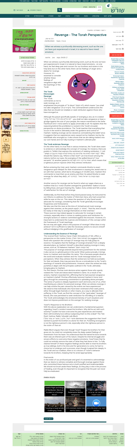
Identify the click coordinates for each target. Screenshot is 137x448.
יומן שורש (93, 1)
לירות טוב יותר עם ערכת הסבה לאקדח (96, 393)
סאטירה (50, 16)
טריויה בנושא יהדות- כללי (36, 436)
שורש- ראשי (108, 16)
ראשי (103, 30)
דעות (59, 16)
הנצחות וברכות (113, 442)
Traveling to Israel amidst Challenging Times (54, 409)
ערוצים (68, 16)
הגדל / (119, 44)
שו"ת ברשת (92, 7)
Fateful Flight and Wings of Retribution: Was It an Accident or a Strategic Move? (54, 391)
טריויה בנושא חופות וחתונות (35, 440)
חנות (79, 1)
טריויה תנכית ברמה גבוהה (36, 443)
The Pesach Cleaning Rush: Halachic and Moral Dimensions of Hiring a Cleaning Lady (117, 99)
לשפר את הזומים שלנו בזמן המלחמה (96, 409)
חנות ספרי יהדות (60, 443)
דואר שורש (86, 1)
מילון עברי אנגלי (112, 440)
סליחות (121, 172)
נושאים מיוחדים (39, 16)
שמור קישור (118, 49)
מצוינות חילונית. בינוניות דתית (118, 139)
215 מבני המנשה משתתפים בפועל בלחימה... (75, 409)
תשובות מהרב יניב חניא (92, 438)
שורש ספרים (73, 1)
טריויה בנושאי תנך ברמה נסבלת (34, 445)
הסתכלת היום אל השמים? (117, 147)
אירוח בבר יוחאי (31, 85)
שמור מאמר (118, 40)
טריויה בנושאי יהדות (30, 123)
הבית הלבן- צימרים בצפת (28, 73)
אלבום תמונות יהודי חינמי (110, 436)
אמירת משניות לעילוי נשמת (57, 436)
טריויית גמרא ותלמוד (37, 442)
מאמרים (76, 16)
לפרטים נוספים (24, 92)
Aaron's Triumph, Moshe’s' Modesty (119, 72)
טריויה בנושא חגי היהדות (27, 61)
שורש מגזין (95, 16)
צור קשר (18, 436)
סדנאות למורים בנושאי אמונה (56, 440)
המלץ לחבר (118, 36)
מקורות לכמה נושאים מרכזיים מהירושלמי (118, 153)
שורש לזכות (101, 1)
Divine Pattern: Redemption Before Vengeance (75, 392)
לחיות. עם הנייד (31, 97)
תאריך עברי (34, 1)
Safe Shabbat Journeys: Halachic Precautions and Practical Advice (117, 67)
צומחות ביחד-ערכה (30, 109)
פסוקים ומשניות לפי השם (57, 442)
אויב (53, 58)
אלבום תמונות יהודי (55, 1)
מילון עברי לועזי (43, 1)
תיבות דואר (19, 10)
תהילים (121, 179)
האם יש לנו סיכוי (24, 105)
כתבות (86, 16)
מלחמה (47, 58)
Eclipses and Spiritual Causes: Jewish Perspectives (118, 89)
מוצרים (85, 7)
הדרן (121, 185)
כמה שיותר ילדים (119, 145)
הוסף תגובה (48, 419)
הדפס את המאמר (117, 32)
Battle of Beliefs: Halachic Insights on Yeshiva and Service (117, 105)
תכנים (99, 7)
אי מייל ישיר (17, 438)
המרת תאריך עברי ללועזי (110, 438)
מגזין (107, 1)
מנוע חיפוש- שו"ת (24, 1)
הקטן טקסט (115, 44)
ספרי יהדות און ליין (59, 438)
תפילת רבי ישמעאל (117, 175)
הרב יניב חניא (119, 170)
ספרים (27, 16)
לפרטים (24, 80)
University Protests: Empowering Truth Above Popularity (117, 77)
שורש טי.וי (65, 1)
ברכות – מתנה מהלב (118, 142)
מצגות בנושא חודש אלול (27, 67)
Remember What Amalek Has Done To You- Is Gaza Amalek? (117, 134)
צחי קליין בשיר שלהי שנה (27, 65)
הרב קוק (120, 168)
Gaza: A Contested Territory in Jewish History (117, 110)
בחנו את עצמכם (24, 131)
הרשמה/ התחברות (36, 10)
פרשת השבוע (119, 166)
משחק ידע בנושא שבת (37, 438)
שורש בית (112, 1)
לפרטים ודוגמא (24, 118)
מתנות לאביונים (119, 150)
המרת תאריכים (119, 181)
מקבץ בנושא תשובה (28, 63)
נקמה (58, 58)
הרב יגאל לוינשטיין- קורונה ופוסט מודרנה (117, 157)
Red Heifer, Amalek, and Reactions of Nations (118, 93)
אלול (121, 177)
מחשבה (90, 30)
